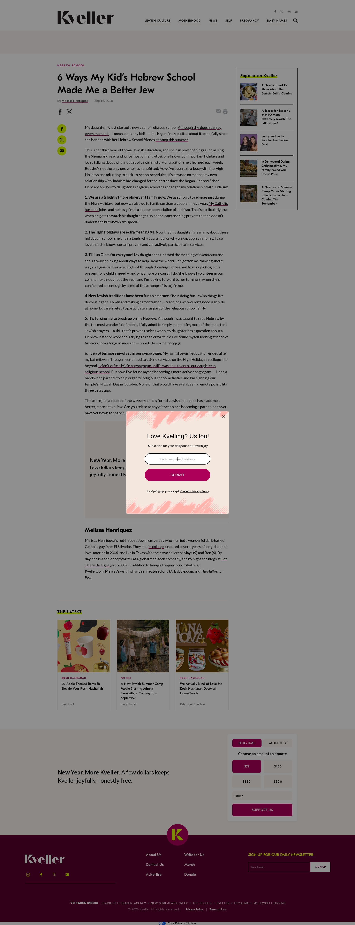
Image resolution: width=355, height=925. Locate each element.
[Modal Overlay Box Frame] (177, 462)
